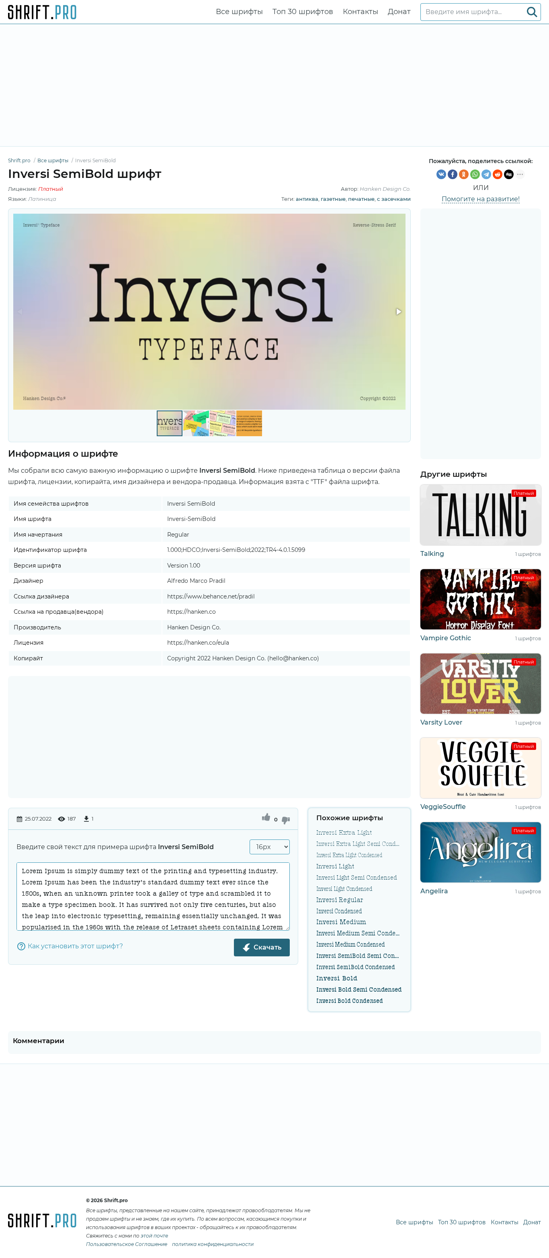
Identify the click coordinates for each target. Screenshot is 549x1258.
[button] (398, 311)
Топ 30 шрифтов (302, 11)
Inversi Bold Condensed (349, 1001)
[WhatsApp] (475, 174)
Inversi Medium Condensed (350, 944)
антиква (307, 199)
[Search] (532, 12)
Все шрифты (239, 11)
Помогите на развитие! (481, 199)
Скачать (267, 947)
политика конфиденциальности (213, 1244)
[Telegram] (486, 174)
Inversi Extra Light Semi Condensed (359, 843)
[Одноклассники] (464, 174)
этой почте (154, 1236)
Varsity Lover (441, 722)
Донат (399, 11)
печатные (361, 199)
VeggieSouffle (443, 807)
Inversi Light (335, 866)
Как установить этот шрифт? (75, 946)
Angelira (434, 891)
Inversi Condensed (339, 911)
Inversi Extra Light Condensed (349, 855)
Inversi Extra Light (344, 832)
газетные (333, 199)
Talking (432, 554)
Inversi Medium (341, 922)
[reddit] (497, 174)
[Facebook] (452, 174)
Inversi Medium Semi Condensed (359, 933)
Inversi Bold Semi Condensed (359, 989)
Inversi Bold (336, 978)
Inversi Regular (339, 900)
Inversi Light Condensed (344, 888)
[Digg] (509, 174)
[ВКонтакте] (441, 174)
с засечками (394, 199)
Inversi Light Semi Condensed (356, 877)
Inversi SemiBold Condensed (355, 967)
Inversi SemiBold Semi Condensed (359, 956)
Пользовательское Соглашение (126, 1244)
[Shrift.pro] (42, 12)
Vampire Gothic (445, 638)
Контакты (360, 11)
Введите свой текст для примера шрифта (115, 847)
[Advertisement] (274, 85)
